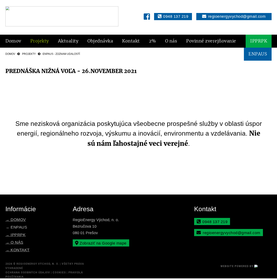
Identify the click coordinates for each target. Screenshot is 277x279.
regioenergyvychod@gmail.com (236, 16)
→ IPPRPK (15, 235)
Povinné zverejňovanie (211, 41)
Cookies (59, 272)
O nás (171, 41)
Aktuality (68, 41)
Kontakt (131, 41)
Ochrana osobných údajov (27, 272)
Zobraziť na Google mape (103, 243)
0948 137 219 (175, 16)
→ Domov (15, 219)
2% (152, 41)
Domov (13, 41)
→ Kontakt (17, 250)
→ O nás (14, 242)
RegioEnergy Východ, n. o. (37, 263)
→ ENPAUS (16, 227)
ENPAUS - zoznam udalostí (61, 53)
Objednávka (100, 41)
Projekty (39, 41)
